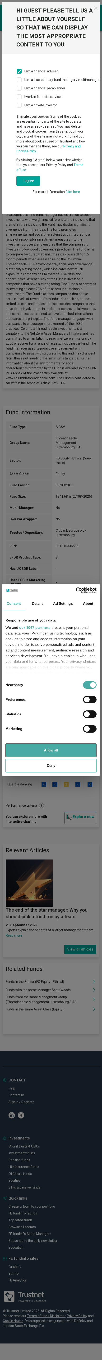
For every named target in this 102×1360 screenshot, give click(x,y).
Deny (51, 765)
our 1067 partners (35, 628)
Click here (72, 192)
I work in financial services (43, 97)
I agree (28, 181)
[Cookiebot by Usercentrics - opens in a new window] (76, 590)
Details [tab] (37, 603)
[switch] (90, 699)
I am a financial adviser (41, 71)
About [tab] (88, 603)
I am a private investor (40, 105)
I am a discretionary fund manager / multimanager (62, 80)
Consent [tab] (14, 603)
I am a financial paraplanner (44, 88)
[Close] (95, 8)
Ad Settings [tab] (63, 603)
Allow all (51, 750)
